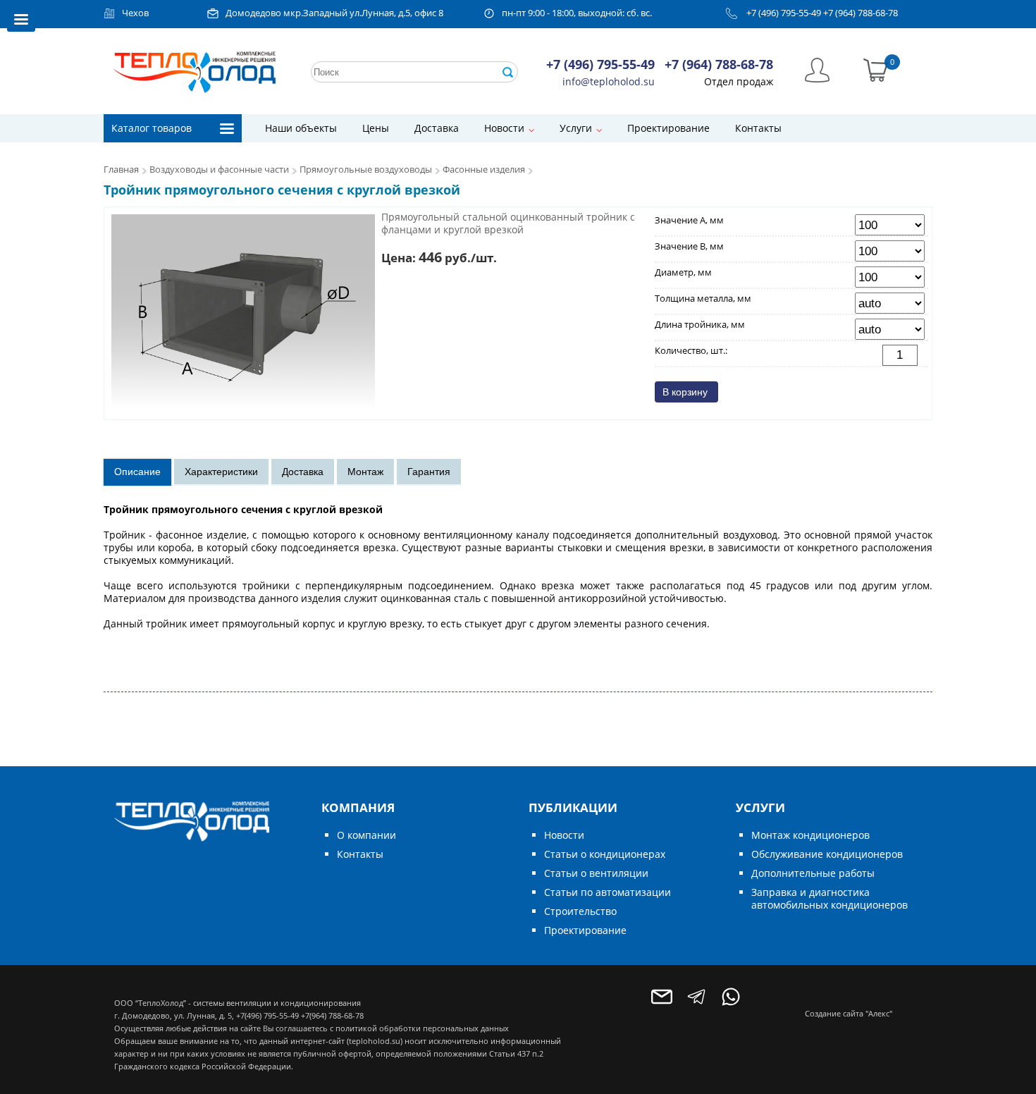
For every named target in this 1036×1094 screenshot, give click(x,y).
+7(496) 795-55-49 (267, 1015)
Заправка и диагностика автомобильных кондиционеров (829, 898)
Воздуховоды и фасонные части (219, 170)
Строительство (580, 911)
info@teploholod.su (608, 81)
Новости (504, 128)
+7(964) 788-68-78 (332, 1015)
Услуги (576, 128)
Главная (121, 170)
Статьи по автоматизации (607, 892)
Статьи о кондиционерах (604, 854)
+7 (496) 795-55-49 (783, 13)
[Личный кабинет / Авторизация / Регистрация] (817, 68)
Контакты (758, 128)
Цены (375, 128)
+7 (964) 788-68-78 (860, 13)
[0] (875, 68)
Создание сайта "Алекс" (848, 1013)
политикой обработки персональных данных (422, 1028)
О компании (366, 835)
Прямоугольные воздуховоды (366, 170)
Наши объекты (301, 128)
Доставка (436, 128)
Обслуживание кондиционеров (827, 854)
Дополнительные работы (813, 873)
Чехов (135, 13)
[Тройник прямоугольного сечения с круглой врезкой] (243, 312)
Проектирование (668, 128)
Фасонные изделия (484, 170)
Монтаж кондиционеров (810, 835)
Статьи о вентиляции (596, 873)
